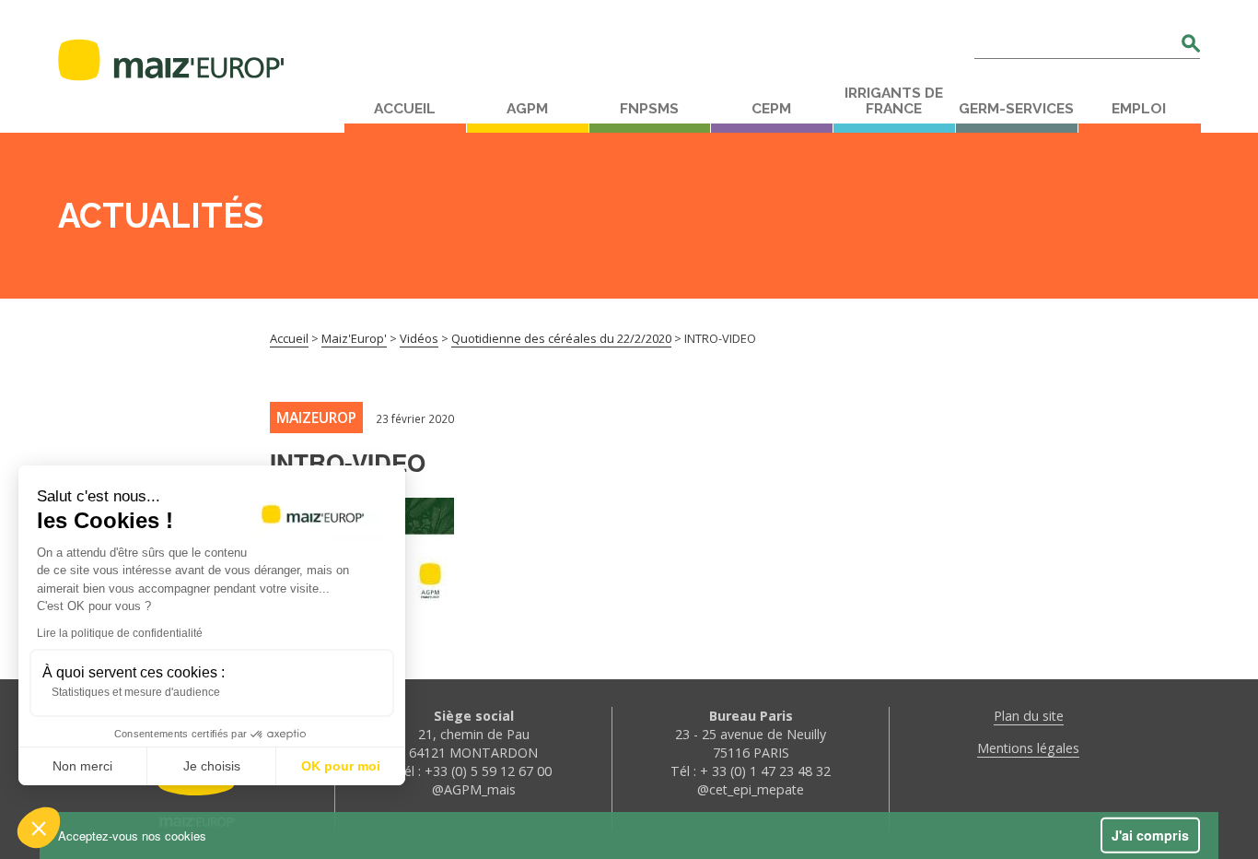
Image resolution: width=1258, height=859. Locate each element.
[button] (39, 828)
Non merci (82, 766)
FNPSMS (649, 108)
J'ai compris (1150, 835)
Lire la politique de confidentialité (120, 633)
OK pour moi (340, 766)
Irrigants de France (893, 101)
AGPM (527, 108)
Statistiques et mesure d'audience (136, 692)
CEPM (771, 108)
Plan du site (1029, 715)
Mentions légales (1028, 748)
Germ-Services (1016, 108)
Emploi (1139, 108)
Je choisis (211, 766)
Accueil (405, 108)
